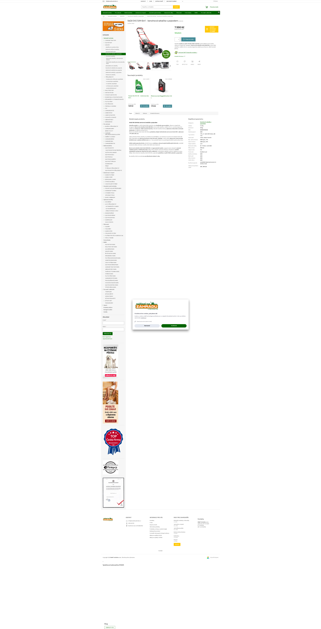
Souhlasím (174, 326)
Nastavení (147, 326)
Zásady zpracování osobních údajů (144, 321)
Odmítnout (143, 318)
